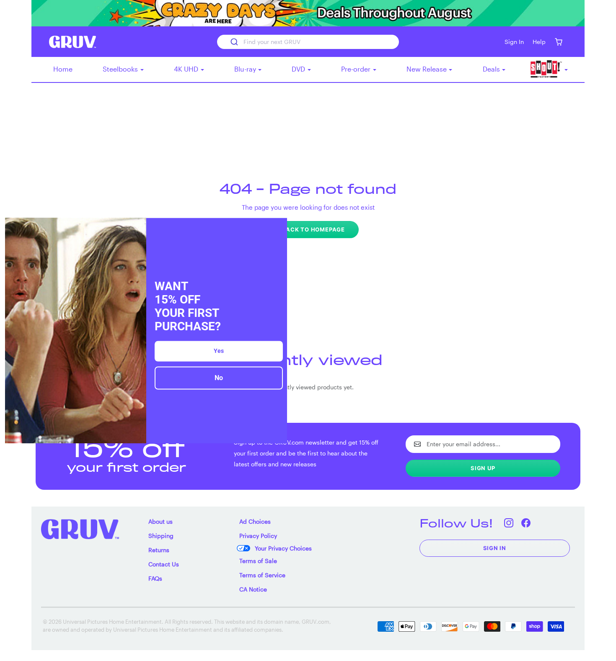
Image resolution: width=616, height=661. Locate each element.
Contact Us (163, 564)
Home (62, 69)
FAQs (155, 578)
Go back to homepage (308, 229)
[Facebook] (526, 523)
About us (160, 521)
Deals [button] (492, 69)
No (219, 378)
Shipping (160, 535)
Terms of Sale (258, 560)
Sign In (495, 548)
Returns (158, 549)
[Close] (277, 228)
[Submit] (233, 42)
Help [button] (539, 41)
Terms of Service (262, 575)
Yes (219, 351)
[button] (558, 41)
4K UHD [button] (187, 69)
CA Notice (253, 589)
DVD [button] (299, 69)
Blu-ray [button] (246, 69)
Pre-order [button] (356, 69)
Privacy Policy (258, 535)
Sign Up (483, 468)
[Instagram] (509, 523)
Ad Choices (255, 521)
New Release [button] (427, 69)
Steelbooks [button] (121, 69)
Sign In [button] (514, 41)
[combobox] (308, 42)
